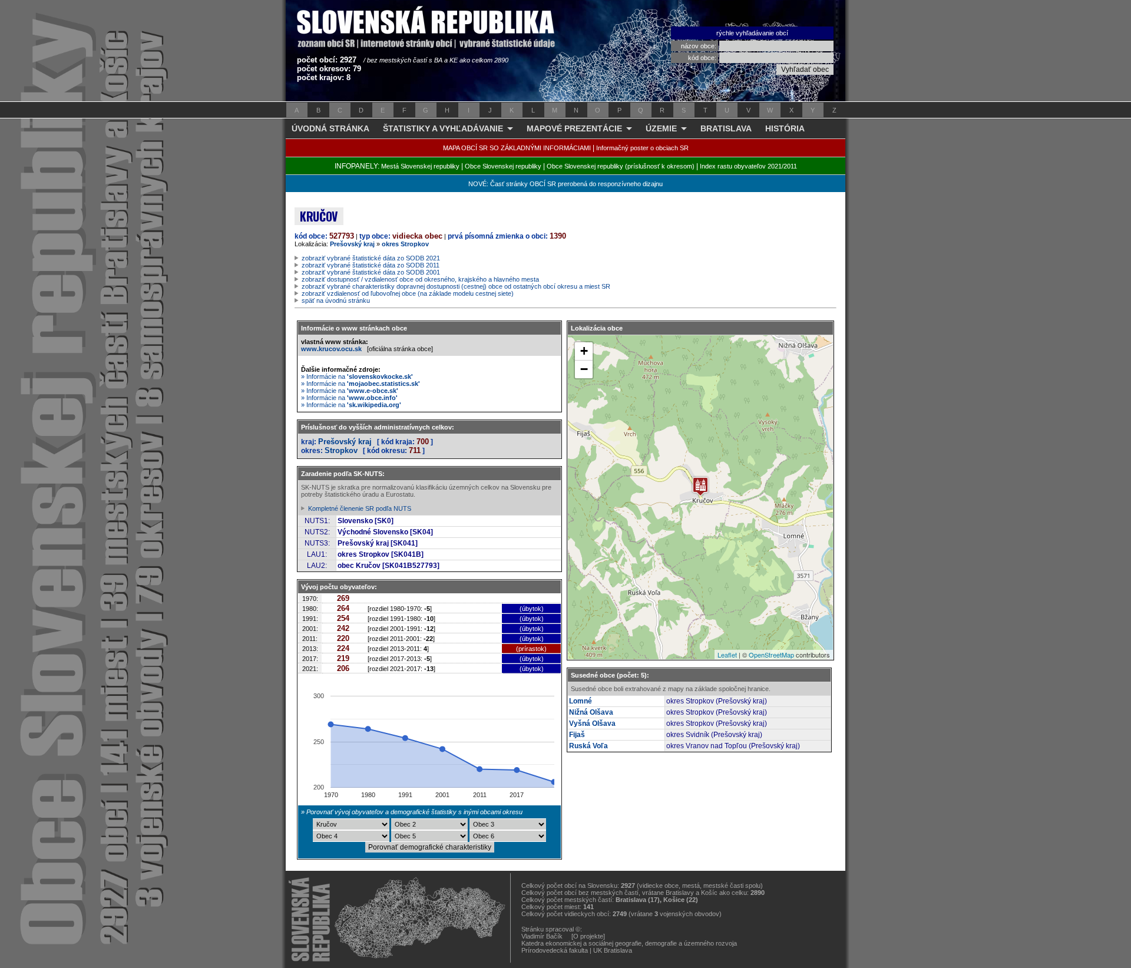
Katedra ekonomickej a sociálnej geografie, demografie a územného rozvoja (629, 943)
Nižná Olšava (591, 712)
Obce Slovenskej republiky (503, 166)
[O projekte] (588, 936)
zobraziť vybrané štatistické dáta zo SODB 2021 (371, 258)
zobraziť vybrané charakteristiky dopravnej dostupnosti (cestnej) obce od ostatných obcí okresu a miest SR (456, 286)
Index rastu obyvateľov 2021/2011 (748, 166)
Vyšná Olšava (592, 723)
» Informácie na (357, 376)
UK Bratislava (612, 950)
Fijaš (577, 735)
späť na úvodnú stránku (336, 300)
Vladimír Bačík (542, 936)
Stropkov (341, 450)
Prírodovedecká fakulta (554, 950)
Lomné (580, 701)
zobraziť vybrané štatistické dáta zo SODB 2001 (371, 272)
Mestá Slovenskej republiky (420, 166)
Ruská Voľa (588, 746)
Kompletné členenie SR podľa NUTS (359, 508)
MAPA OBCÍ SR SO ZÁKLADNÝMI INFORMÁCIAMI (517, 147)
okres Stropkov (405, 243)
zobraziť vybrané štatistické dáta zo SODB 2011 (370, 265)
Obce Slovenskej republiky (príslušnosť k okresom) (621, 166)
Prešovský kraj (352, 243)
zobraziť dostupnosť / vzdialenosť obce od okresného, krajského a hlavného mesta (420, 279)
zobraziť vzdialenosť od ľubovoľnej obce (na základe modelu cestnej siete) (408, 293)
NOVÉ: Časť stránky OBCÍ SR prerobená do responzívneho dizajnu (565, 183)
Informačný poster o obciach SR (642, 147)
